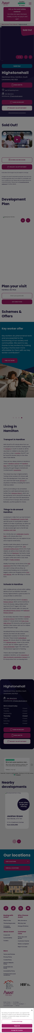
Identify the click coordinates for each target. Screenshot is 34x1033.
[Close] (32, 1010)
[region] (17, 1020)
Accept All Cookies (17, 1030)
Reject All (17, 1026)
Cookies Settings (17, 1021)
